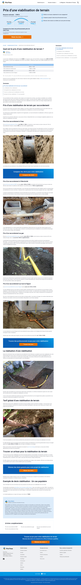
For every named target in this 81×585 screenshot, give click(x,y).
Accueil (4, 45)
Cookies (61, 554)
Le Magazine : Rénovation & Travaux (68, 2)
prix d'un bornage (31, 446)
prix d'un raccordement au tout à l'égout (13, 286)
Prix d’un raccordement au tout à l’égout (44, 527)
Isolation (21, 562)
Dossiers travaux (52, 2)
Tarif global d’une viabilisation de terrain (12, 90)
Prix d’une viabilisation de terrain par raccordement (15, 85)
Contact (41, 556)
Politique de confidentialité (64, 556)
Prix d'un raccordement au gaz (27, 526)
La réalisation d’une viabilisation (10, 87)
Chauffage (22, 558)
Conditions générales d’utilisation (66, 550)
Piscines (21, 552)
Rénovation (22, 567)
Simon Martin (11, 501)
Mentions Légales (63, 552)
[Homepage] (19, 2)
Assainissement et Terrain (12, 45)
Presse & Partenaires (44, 554)
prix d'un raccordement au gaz (12, 236)
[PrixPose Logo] (8, 548)
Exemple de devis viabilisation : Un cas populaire (14, 94)
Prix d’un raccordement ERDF (11, 526)
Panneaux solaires (23, 550)
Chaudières (22, 554)
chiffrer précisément (44, 78)
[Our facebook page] (3, 559)
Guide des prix (40, 2)
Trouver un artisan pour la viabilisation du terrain (14, 92)
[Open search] (78, 3)
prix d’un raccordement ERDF (10, 184)
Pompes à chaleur (23, 556)
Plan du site (42, 558)
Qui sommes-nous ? (43, 550)
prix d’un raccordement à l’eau (10, 124)
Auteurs (41, 552)
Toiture (21, 565)
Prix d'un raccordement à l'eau (11, 529)
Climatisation (22, 560)
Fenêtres (21, 569)
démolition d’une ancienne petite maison (23, 487)
